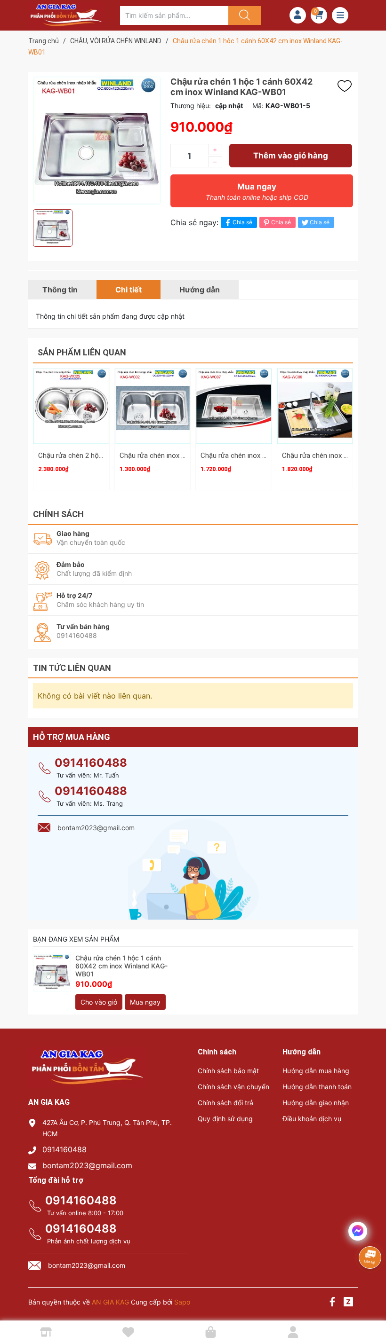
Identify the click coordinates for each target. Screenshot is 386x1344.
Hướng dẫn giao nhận (315, 1103)
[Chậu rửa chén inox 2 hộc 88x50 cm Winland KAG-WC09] (315, 406)
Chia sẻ (242, 222)
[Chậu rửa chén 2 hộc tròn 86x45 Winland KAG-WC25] (71, 406)
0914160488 (91, 763)
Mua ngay (257, 191)
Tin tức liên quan (72, 668)
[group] (97, 140)
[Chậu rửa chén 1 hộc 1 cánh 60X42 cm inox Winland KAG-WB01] (52, 973)
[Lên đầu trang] (371, 1304)
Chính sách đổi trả (225, 1103)
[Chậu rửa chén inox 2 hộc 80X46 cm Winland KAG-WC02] (153, 406)
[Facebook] (332, 1303)
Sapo (182, 1302)
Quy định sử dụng (225, 1119)
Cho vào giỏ (98, 1002)
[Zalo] (348, 1303)
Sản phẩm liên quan (82, 352)
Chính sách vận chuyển (233, 1087)
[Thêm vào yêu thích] (347, 86)
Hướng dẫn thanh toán (317, 1087)
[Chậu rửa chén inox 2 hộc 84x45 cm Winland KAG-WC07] (234, 406)
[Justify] (243, 15)
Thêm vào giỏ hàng (290, 155)
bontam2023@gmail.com (87, 1165)
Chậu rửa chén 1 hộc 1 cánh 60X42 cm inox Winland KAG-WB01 (121, 966)
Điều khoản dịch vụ (311, 1119)
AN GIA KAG (110, 1302)
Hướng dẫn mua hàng (315, 1071)
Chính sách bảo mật (228, 1071)
